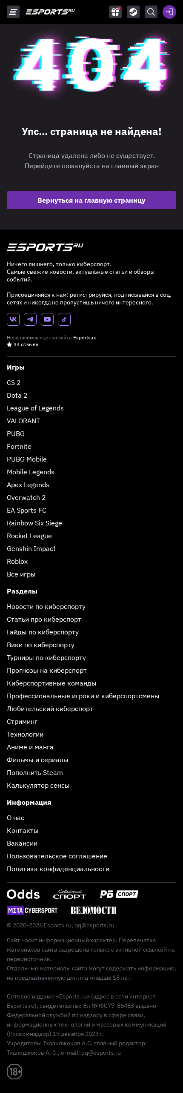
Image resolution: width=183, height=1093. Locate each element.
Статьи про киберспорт (44, 619)
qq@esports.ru (94, 925)
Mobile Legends (30, 471)
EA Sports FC (26, 510)
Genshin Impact (31, 548)
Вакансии (22, 843)
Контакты (23, 830)
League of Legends (35, 407)
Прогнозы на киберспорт (47, 670)
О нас (15, 817)
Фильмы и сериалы (38, 759)
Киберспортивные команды (52, 683)
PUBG (16, 433)
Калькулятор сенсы (38, 785)
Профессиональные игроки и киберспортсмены (83, 695)
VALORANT (23, 420)
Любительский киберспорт (50, 708)
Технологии (25, 734)
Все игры (21, 574)
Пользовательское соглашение (57, 855)
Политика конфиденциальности (58, 868)
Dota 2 (17, 395)
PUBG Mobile (27, 459)
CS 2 (14, 382)
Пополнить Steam (35, 772)
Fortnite (19, 446)
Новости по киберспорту (46, 606)
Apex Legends (28, 484)
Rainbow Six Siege (34, 522)
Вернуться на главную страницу (91, 200)
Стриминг (22, 721)
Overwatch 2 (26, 497)
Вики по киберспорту (40, 644)
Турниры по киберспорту (46, 657)
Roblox (17, 561)
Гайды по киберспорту (43, 631)
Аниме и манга (30, 746)
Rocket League (29, 535)
